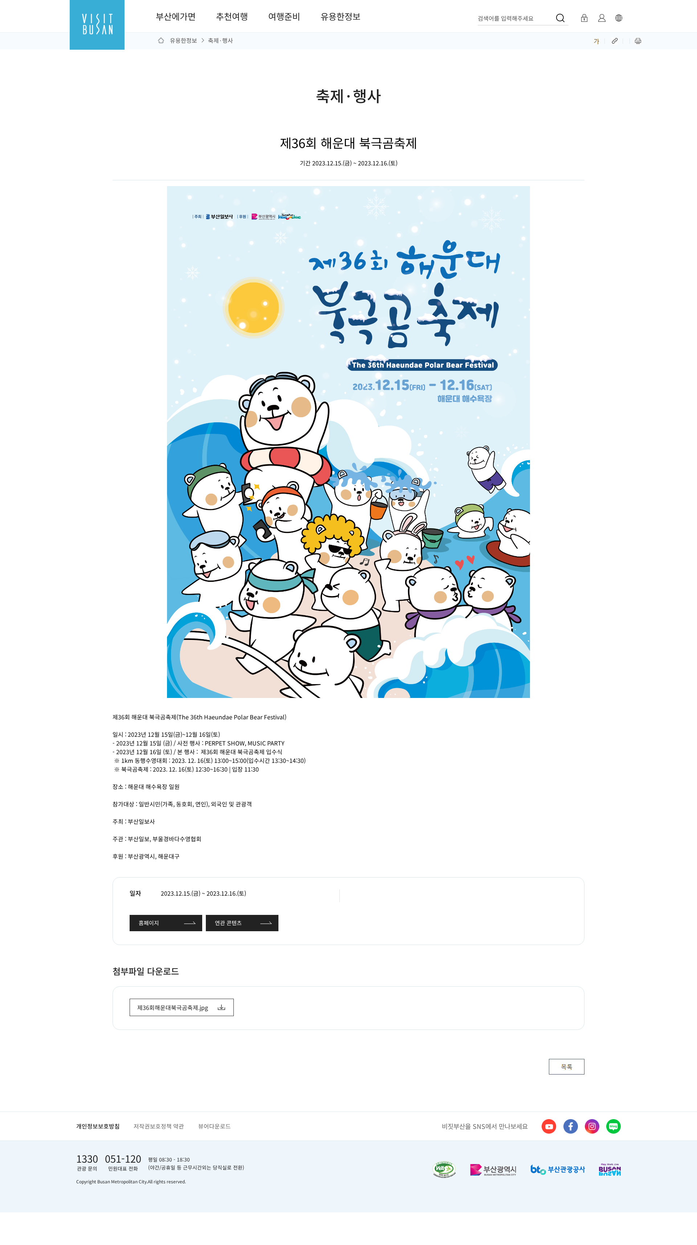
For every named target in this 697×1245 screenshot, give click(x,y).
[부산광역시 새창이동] (493, 1170)
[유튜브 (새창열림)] (549, 1126)
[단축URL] (615, 40)
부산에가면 (176, 16)
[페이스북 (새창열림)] (570, 1126)
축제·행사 (220, 40)
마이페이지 (602, 18)
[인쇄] (638, 40)
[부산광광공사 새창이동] (557, 1169)
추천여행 (232, 16)
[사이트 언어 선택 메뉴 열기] (618, 18)
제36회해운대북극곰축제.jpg (172, 1007)
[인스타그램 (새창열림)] (592, 1126)
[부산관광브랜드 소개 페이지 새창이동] (610, 1169)
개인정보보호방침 (98, 1126)
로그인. (584, 18)
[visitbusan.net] (97, 31)
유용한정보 (340, 16)
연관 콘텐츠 (228, 922)
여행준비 (284, 16)
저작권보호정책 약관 (159, 1126)
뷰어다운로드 (214, 1126)
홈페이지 (149, 922)
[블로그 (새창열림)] (613, 1126)
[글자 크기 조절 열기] (597, 40)
